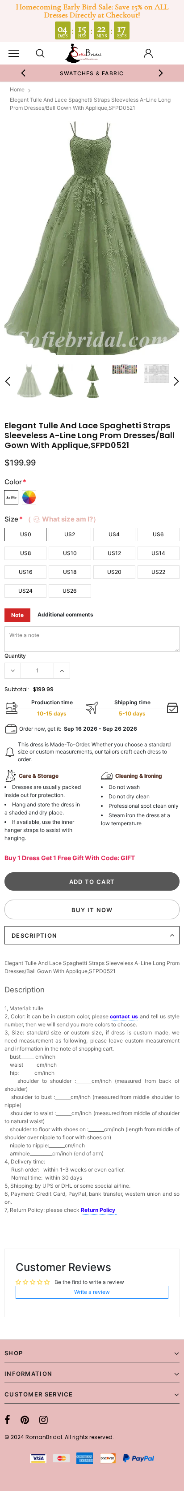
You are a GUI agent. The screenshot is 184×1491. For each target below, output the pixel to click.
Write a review (92, 1291)
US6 (158, 534)
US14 (158, 553)
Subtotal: (16, 689)
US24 (25, 590)
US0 (25, 534)
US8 (25, 553)
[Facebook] (7, 1420)
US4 (114, 534)
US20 (114, 572)
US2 (69, 534)
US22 (158, 572)
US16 (26, 572)
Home (17, 89)
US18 (70, 572)
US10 (70, 553)
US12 (114, 553)
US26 (70, 590)
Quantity (15, 655)
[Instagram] (43, 1420)
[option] (92, 73)
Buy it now (92, 910)
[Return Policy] (116, 1211)
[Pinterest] (25, 1420)
